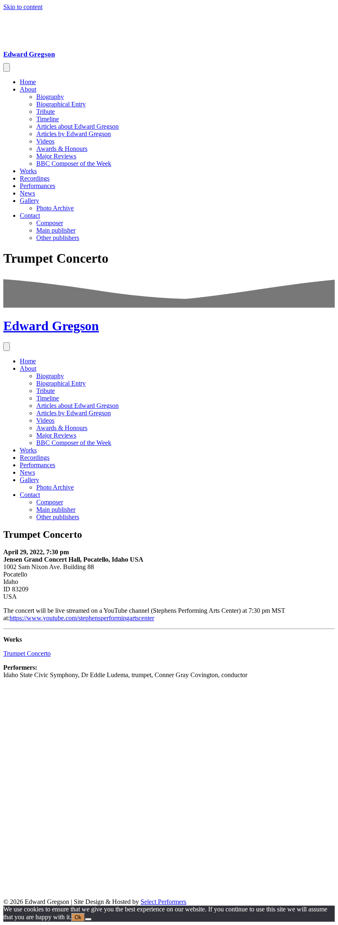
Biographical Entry (61, 104)
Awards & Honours (61, 148)
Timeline (47, 118)
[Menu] (6, 67)
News (27, 193)
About (28, 89)
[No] (88, 919)
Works (28, 170)
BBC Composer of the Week (73, 163)
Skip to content (22, 6)
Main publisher (55, 230)
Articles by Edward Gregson (73, 133)
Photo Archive (55, 208)
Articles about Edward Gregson (77, 126)
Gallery (29, 200)
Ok (78, 917)
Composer (49, 222)
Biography (50, 96)
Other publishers (57, 237)
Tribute (45, 111)
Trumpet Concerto (27, 653)
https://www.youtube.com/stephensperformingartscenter (81, 617)
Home (28, 81)
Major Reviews (56, 156)
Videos (45, 141)
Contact (30, 215)
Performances (37, 185)
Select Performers (163, 901)
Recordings (34, 178)
